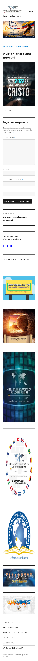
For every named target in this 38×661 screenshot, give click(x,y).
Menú (31, 12)
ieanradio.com (12, 16)
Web (5, 190)
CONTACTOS (8, 643)
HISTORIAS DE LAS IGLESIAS (15, 633)
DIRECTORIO (8, 638)
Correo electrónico (13, 180)
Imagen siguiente (22, 46)
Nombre (7, 169)
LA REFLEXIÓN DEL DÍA (13, 648)
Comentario (9, 137)
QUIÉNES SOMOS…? (11, 622)
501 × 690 (8, 110)
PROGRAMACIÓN (10, 627)
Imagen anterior (8, 46)
